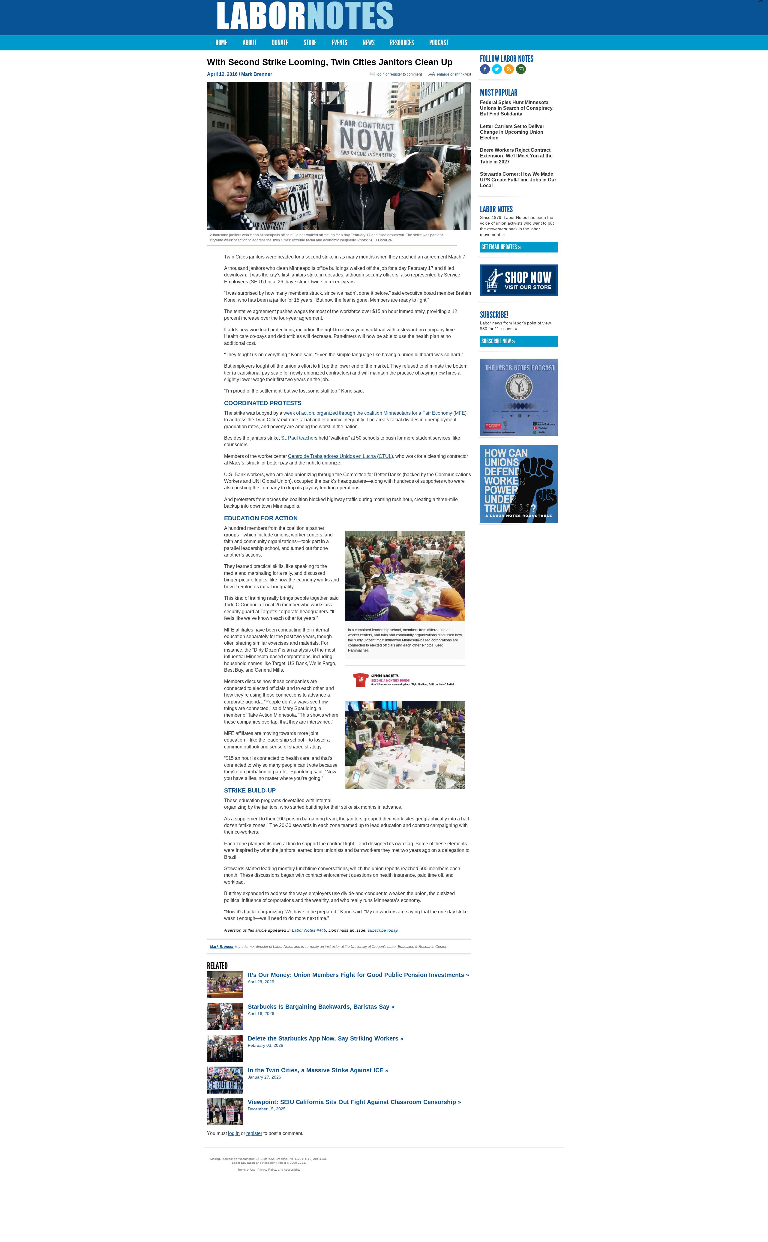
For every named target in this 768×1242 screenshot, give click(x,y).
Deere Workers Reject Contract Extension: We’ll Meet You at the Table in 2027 (516, 156)
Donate (280, 42)
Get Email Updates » (501, 247)
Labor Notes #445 (309, 930)
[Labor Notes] (305, 15)
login (380, 74)
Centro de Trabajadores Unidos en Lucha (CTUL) (340, 456)
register (396, 74)
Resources (402, 42)
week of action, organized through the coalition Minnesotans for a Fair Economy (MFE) (375, 413)
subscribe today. (383, 930)
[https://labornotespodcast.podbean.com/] (519, 433)
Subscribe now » (498, 341)
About (249, 42)
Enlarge (443, 74)
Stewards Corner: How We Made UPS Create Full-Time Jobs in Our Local (518, 180)
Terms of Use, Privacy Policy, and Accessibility (269, 1169)
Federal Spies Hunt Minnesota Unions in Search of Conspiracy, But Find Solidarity (517, 108)
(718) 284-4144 (316, 1158)
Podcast (438, 42)
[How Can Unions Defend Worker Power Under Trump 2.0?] (519, 520)
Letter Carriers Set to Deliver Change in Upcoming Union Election (512, 132)
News (369, 42)
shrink (459, 74)
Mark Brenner (256, 74)
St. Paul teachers (299, 437)
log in (234, 1133)
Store (310, 42)
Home (221, 42)
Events (339, 42)
